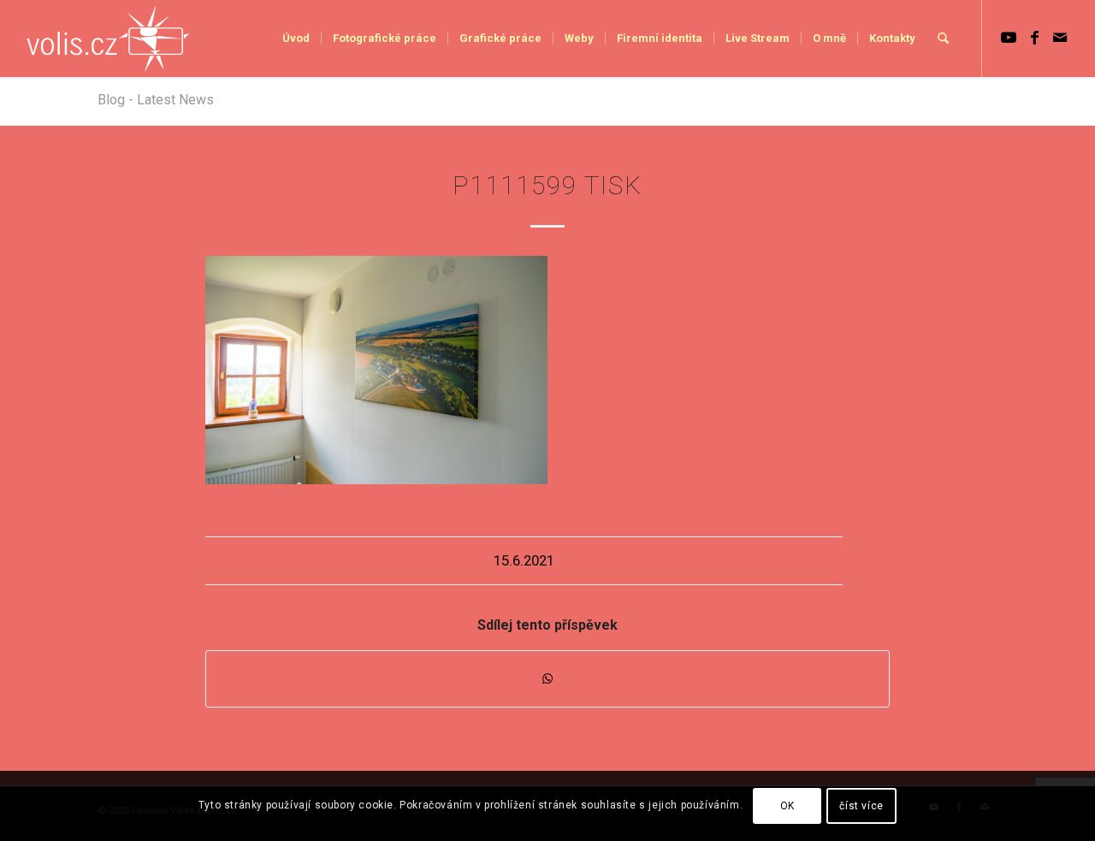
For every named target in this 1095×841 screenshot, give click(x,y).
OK (787, 806)
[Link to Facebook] (1034, 37)
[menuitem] (296, 38)
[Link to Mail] (1060, 37)
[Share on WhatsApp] (547, 679)
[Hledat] (943, 38)
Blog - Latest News (156, 100)
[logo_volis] (109, 38)
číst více (861, 806)
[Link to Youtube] (1008, 37)
